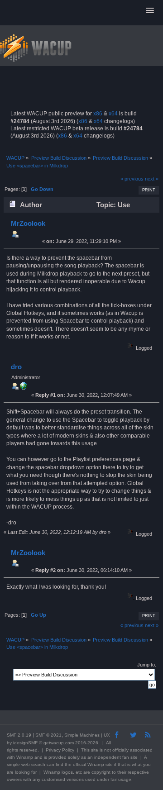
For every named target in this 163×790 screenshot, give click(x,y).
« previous (132, 178)
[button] (149, 11)
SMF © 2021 (48, 735)
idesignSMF (25, 742)
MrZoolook (28, 223)
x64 (113, 113)
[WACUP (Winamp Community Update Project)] (23, 387)
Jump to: (146, 664)
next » (151, 178)
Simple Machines (82, 735)
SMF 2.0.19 (19, 735)
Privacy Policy (60, 749)
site (94, 749)
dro (16, 367)
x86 (97, 113)
